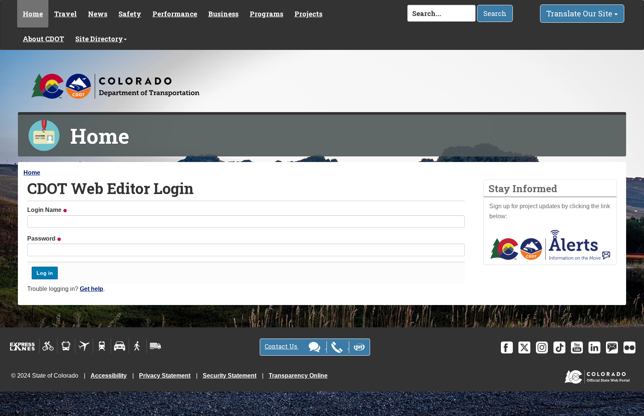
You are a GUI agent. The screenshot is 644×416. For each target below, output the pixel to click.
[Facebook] (507, 347)
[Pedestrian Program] (138, 346)
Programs (266, 13)
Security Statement (229, 375)
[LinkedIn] (594, 347)
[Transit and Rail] (66, 346)
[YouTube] (577, 347)
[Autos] (120, 346)
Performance (174, 13)
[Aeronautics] (84, 346)
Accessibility (109, 375)
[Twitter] (524, 347)
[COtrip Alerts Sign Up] (550, 244)
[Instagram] (542, 347)
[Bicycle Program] (48, 346)
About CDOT (43, 38)
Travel (65, 13)
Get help (91, 289)
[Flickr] (629, 347)
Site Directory (99, 38)
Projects (308, 13)
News (97, 13)
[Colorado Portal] (599, 375)
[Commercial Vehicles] (155, 346)
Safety (130, 13)
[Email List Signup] (612, 347)
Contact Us (282, 346)
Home (33, 13)
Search (494, 13)
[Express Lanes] (23, 346)
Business (223, 13)
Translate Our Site (580, 13)
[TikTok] (559, 347)
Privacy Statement (164, 375)
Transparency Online (298, 375)
